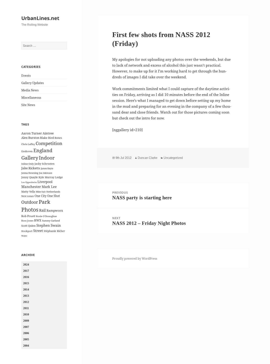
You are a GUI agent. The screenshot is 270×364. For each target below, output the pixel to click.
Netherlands (53, 191)
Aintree (48, 133)
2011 (26, 308)
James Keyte (47, 168)
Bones (58, 138)
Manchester (31, 186)
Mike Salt (41, 191)
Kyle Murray (46, 177)
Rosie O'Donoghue (46, 216)
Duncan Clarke (147, 157)
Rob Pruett (28, 216)
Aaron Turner (31, 133)
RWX (37, 220)
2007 (26, 326)
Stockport (27, 231)
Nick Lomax (27, 196)
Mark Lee (49, 186)
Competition (49, 143)
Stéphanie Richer (54, 231)
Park (44, 201)
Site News (28, 105)
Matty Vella (28, 191)
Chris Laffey (28, 144)
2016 (26, 277)
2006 (26, 333)
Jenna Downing (29, 173)
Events (26, 76)
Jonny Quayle (29, 177)
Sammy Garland (51, 220)
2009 (26, 320)
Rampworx (54, 210)
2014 (26, 289)
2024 (26, 264)
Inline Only (27, 163)
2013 (26, 295)
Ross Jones (27, 220)
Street (38, 230)
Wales (24, 236)
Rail (42, 210)
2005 (26, 339)
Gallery (29, 157)
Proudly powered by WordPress (134, 259)
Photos (29, 209)
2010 (26, 314)
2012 (26, 301)
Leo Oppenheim (29, 182)
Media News (30, 90)
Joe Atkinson (45, 173)
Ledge (59, 177)
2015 (26, 283)
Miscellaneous (31, 98)
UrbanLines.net (40, 18)
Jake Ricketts (30, 168)
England (42, 150)
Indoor (47, 158)
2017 (26, 270)
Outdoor (29, 202)
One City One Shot (47, 196)
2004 (26, 345)
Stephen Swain (48, 225)
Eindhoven (27, 151)
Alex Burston (30, 138)
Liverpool (45, 182)
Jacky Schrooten (45, 163)
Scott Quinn (28, 225)
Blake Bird (47, 138)
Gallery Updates (32, 83)
